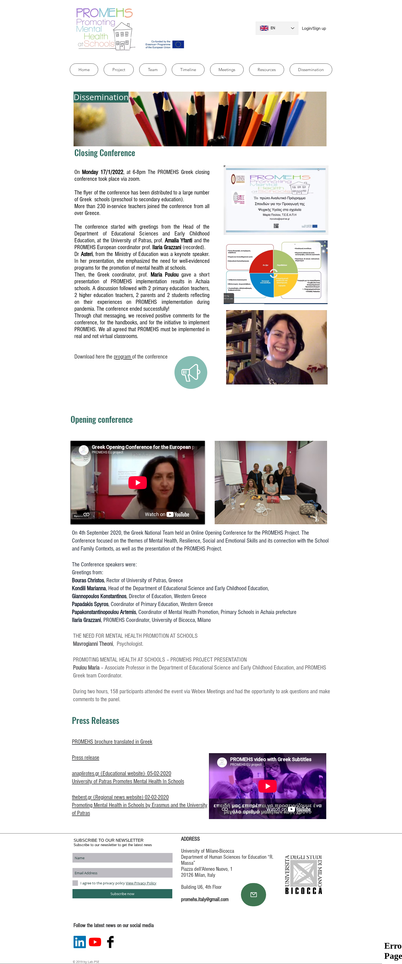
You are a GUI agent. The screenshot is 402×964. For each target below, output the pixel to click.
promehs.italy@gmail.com (205, 899)
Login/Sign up (314, 28)
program (123, 356)
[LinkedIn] (80, 942)
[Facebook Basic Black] (110, 942)
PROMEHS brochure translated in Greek (112, 741)
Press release (85, 757)
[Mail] (253, 894)
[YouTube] (95, 942)
